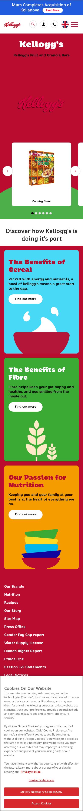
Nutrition (12, 594)
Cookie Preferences (41, 780)
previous (8, 172)
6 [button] (50, 213)
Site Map (12, 619)
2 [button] (36, 213)
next (76, 172)
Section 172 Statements (25, 667)
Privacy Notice (31, 772)
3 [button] (40, 213)
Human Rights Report (23, 651)
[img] (12, 25)
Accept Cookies (41, 803)
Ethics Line (14, 659)
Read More (52, 10)
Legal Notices (16, 675)
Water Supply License (23, 643)
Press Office (15, 627)
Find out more (25, 299)
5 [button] (47, 213)
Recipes (11, 602)
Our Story (12, 610)
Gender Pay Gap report (24, 635)
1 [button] (32, 213)
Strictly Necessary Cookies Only (41, 792)
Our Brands (14, 586)
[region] (41, 743)
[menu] (74, 24)
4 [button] (43, 213)
